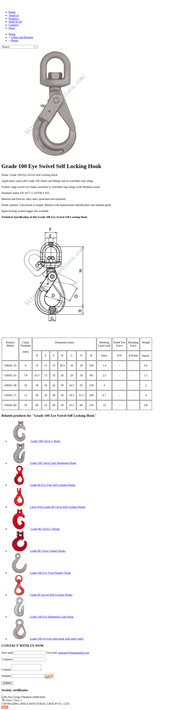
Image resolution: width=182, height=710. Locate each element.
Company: (7, 659)
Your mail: (7, 652)
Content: (6, 669)
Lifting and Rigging (22, 37)
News (12, 28)
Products (13, 18)
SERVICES (15, 21)
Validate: (6, 675)
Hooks (14, 40)
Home (12, 12)
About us (14, 15)
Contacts (13, 24)
